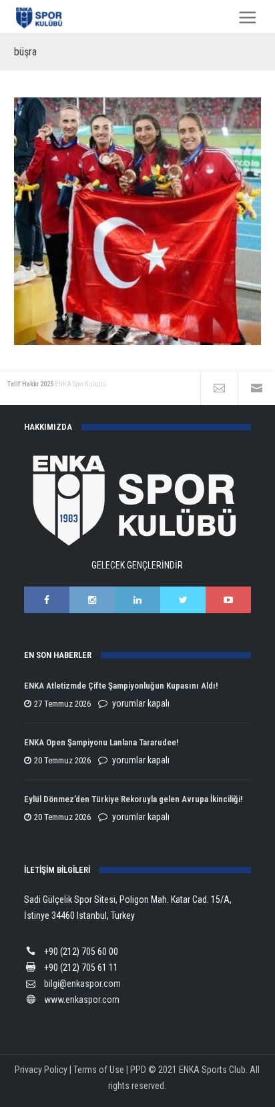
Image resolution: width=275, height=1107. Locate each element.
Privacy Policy (41, 1069)
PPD (138, 1069)
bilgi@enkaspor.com (82, 983)
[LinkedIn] (137, 600)
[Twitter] (183, 600)
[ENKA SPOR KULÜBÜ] (40, 17)
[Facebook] (46, 600)
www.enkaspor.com (81, 999)
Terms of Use (98, 1069)
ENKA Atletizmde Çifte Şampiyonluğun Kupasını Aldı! (122, 686)
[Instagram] (92, 600)
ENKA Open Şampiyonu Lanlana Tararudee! (101, 742)
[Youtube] (228, 600)
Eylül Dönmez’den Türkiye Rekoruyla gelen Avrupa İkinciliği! (133, 799)
